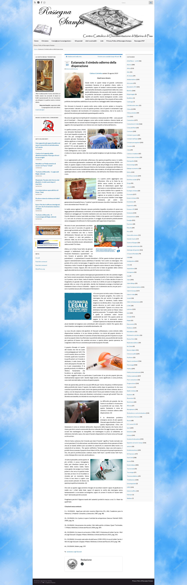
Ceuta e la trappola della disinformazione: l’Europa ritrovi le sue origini (47, 155)
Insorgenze (130, 272)
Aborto (129, 64)
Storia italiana (131, 465)
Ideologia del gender (133, 250)
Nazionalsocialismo (132, 342)
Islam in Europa (131, 291)
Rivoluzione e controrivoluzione (136, 413)
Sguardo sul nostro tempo (135, 443)
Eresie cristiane (131, 198)
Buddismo (130, 98)
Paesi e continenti (132, 361)
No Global (130, 346)
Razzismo (129, 394)
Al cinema (130, 76)
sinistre (129, 446)
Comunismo (130, 120)
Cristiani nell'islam (132, 139)
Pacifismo (130, 357)
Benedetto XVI (131, 87)
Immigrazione (131, 261)
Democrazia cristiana (133, 157)
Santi (128, 428)
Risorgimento (131, 409)
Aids (128, 72)
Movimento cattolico (133, 335)
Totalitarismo (131, 480)
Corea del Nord (131, 127)
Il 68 (128, 257)
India (128, 265)
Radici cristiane (131, 391)
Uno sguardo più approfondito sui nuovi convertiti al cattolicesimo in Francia (48, 145)
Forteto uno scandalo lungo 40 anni (108, 56)
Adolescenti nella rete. (75, 56)
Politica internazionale (133, 372)
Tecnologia (130, 472)
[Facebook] (41, 2)
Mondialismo (131, 331)
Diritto (129, 172)
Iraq (128, 276)
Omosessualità (131, 354)
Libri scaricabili (91, 41)
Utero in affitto (131, 491)
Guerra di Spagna (132, 242)
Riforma (129, 405)
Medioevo (130, 328)
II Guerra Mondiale (132, 254)
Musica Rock (131, 339)
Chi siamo (45, 41)
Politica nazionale (132, 376)
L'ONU (129, 305)
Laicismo (129, 309)
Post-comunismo (132, 380)
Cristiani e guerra (132, 135)
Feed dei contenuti (41, 261)
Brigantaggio (131, 94)
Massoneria (130, 324)
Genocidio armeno (132, 235)
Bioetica (129, 90)
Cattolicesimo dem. (133, 105)
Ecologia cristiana (132, 190)
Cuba (128, 150)
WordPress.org (40, 269)
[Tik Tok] (38, 2)
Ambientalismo (131, 79)
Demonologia (131, 165)
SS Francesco (131, 454)
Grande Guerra (131, 239)
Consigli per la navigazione (61, 41)
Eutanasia (75, 69)
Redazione (68, 69)
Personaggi (130, 365)
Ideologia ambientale (133, 246)
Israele (129, 298)
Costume (130, 131)
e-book (129, 187)
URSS (128, 487)
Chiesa (129, 109)
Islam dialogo (131, 283)
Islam (128, 279)
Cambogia (130, 102)
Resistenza (130, 402)
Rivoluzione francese (133, 417)
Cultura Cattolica (96, 73)
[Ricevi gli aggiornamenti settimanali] (44, 2)
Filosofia (129, 228)
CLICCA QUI (40, 110)
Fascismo (129, 224)
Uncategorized (131, 483)
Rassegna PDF (139, 41)
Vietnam (129, 494)
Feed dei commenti (41, 265)
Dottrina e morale (132, 176)
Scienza (129, 435)
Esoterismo (130, 202)
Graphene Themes (50, 582)
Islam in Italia (131, 294)
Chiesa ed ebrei (131, 113)
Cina (128, 116)
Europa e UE (130, 209)
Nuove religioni (131, 350)
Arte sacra (130, 83)
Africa (129, 68)
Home (36, 41)
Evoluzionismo (131, 216)
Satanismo (130, 431)
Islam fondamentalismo (134, 287)
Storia (129, 461)
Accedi (38, 258)
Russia (129, 420)
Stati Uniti (130, 457)
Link (101, 41)
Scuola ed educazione (133, 439)
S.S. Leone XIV (131, 424)
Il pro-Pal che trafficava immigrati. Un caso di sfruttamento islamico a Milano (48, 207)
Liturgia (129, 317)
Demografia (130, 161)
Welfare (129, 498)
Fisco (128, 231)
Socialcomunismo (132, 450)
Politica (129, 368)
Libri (128, 313)
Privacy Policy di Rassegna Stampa (118, 41)
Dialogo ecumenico (132, 168)
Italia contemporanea (133, 302)
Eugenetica (130, 205)
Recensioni (130, 398)
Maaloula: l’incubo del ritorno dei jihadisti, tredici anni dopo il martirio (47, 182)
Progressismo (131, 383)
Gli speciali (78, 41)
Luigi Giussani (77, 552)
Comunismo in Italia (133, 124)
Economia (130, 194)
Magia (129, 320)
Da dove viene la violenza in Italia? (48, 198)
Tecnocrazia (130, 469)
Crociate (129, 146)
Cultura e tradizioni (132, 153)
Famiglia (129, 220)
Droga (129, 183)
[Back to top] (182, 580)
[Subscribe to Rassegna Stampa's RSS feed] (35, 2)
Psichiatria (130, 387)
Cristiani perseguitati (133, 142)
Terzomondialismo (132, 476)
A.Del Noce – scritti (133, 61)
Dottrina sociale (132, 179)
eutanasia (70, 552)
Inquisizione (130, 268)
